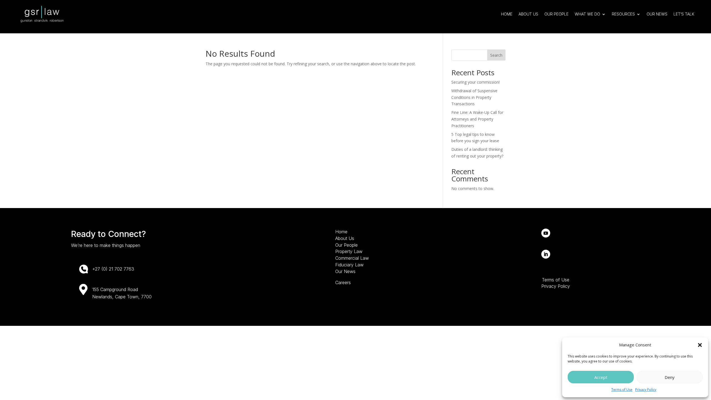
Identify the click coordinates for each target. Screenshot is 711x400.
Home (506, 14)
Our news (657, 14)
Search (496, 55)
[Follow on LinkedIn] (545, 254)
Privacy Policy (645, 389)
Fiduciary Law (349, 265)
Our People (556, 14)
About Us (528, 14)
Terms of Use (621, 389)
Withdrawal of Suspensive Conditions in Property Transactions (474, 97)
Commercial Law (352, 258)
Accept (600, 377)
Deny (670, 377)
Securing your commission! (475, 82)
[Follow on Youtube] (545, 233)
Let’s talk (684, 14)
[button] (700, 345)
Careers (343, 282)
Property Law (348, 251)
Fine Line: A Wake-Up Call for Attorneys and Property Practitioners (477, 119)
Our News (345, 271)
